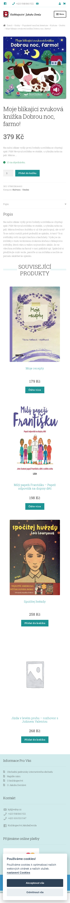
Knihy (17, 25)
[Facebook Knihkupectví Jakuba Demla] (5, 3)
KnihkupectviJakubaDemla (22, 825)
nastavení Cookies (18, 872)
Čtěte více (35, 389)
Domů (9, 25)
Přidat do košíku (27, 173)
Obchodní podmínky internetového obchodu (30, 771)
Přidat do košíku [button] (34, 623)
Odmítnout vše (35, 892)
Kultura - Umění (57, 25)
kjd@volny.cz (14, 809)
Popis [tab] (6, 204)
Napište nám (13, 776)
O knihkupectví (15, 780)
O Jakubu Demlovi (16, 785)
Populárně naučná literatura (35, 25)
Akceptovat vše (35, 883)
